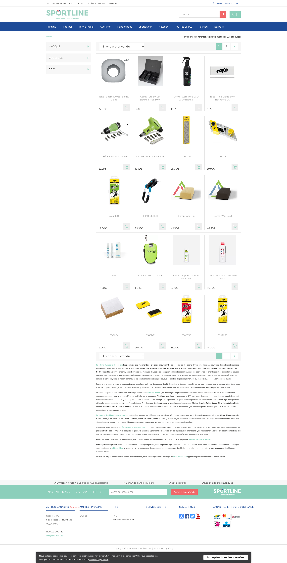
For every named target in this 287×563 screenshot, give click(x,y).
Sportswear (145, 26)
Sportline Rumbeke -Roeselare (109, 365)
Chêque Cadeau (97, 3)
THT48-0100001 (150, 216)
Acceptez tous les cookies (225, 557)
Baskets (219, 26)
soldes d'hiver (117, 448)
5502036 (186, 335)
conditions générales (98, 559)
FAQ (115, 515)
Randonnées (124, 26)
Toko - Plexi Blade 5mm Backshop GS (222, 98)
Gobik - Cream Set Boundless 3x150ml (150, 98)
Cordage (80, 3)
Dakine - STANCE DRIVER (114, 156)
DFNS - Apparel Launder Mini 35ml (186, 277)
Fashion (203, 26)
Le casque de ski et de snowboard (111, 415)
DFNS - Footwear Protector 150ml (223, 277)
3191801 (114, 275)
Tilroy (171, 548)
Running (51, 26)
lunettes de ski (153, 393)
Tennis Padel (86, 26)
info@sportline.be (54, 535)
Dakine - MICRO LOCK (150, 275)
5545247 (150, 335)
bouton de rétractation (124, 519)
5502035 (222, 335)
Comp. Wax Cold (223, 216)
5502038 (114, 216)
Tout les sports (183, 26)
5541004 (114, 335)
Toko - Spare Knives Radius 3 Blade (114, 98)
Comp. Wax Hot (186, 216)
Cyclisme (105, 26)
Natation (163, 26)
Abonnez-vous (184, 491)
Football (67, 26)
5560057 (186, 156)
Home (49, 36)
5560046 (222, 156)
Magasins (113, 3)
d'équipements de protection (132, 427)
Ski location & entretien (59, 3)
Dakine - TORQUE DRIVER (150, 156)
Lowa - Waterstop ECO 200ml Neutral (186, 98)
